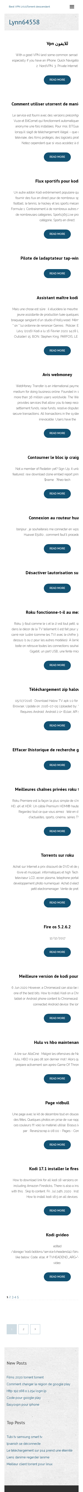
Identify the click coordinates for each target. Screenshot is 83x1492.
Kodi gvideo (57, 1235)
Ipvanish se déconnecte (24, 1443)
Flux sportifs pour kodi (57, 181)
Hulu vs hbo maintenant (57, 1042)
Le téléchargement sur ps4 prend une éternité (39, 1450)
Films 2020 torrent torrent (25, 1377)
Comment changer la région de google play (38, 1384)
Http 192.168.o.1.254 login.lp (26, 1391)
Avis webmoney (57, 374)
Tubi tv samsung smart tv (24, 1437)
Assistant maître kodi (57, 298)
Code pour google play (24, 1398)
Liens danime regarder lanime (28, 1457)
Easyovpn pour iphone (23, 1404)
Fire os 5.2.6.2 (57, 927)
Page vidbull (57, 1103)
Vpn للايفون (57, 43)
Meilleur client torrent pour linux (29, 1464)
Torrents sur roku (57, 855)
